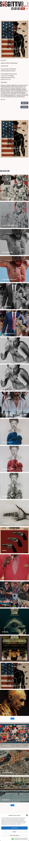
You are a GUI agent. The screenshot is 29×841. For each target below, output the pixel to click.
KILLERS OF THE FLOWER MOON (7, 198)
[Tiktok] (18, 8)
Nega (14, 831)
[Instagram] (15, 8)
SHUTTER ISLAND (5, 632)
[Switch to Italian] (27, 5)
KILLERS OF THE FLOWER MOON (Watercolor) (10, 225)
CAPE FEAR (4, 659)
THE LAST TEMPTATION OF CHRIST (7, 252)
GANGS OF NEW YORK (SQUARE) (7, 772)
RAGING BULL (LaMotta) (6, 388)
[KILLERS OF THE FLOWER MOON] (14, 188)
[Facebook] (12, 8)
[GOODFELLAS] (14, 540)
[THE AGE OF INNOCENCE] (14, 486)
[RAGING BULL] (14, 350)
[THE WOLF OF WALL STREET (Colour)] (14, 323)
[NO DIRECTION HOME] (14, 789)
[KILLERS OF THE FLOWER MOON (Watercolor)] (14, 215)
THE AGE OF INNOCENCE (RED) (7, 469)
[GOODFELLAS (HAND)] (14, 513)
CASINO (3, 577)
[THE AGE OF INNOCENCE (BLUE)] (14, 432)
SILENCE (3, 415)
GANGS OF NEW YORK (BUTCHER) (7, 686)
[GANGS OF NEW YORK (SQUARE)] (14, 762)
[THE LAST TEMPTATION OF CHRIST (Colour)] (14, 269)
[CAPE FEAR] (14, 649)
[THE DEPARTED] (14, 594)
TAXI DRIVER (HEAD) (5, 713)
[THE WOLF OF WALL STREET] (14, 296)
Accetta (14, 828)
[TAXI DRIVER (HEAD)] (14, 703)
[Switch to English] (27, 3)
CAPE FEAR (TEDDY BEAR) (6, 745)
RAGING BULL (4, 360)
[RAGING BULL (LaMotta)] (14, 377)
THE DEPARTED (4, 604)
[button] (27, 815)
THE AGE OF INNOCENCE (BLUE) (7, 442)
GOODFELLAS (4, 550)
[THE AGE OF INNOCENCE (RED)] (14, 459)
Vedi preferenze (14, 835)
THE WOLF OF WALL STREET (6, 306)
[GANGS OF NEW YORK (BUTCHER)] (14, 676)
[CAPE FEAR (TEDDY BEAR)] (14, 735)
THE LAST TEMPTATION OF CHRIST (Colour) (9, 279)
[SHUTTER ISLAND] (14, 621)
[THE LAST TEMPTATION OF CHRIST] (14, 242)
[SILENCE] (14, 405)
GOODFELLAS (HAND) (5, 523)
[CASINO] (14, 567)
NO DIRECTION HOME (5, 800)
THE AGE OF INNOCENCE (6, 496)
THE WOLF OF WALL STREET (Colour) (8, 333)
